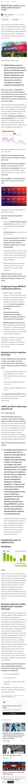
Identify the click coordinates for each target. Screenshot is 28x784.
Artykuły (13, 1)
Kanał (7, 1)
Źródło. (3, 570)
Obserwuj (13, 713)
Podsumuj (6, 19)
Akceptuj (10, 782)
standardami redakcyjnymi (7, 696)
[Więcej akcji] (24, 741)
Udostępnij (16, 19)
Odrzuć (4, 782)
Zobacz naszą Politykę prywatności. (12, 779)
